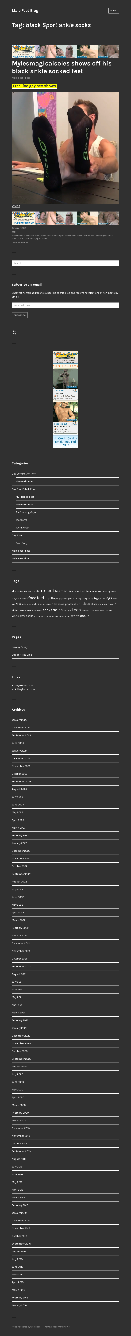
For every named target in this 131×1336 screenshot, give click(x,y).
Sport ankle (29, 238)
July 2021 (17, 981)
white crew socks (22, 616)
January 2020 (19, 1120)
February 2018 (20, 1297)
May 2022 (17, 904)
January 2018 (19, 1305)
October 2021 (19, 958)
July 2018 (17, 1259)
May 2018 (17, 1274)
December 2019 (21, 1128)
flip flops (51, 598)
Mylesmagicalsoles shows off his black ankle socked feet (62, 67)
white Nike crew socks (44, 616)
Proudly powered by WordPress (26, 1327)
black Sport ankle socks (65, 235)
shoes (94, 603)
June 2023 (18, 804)
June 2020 (18, 1081)
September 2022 (21, 873)
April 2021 (17, 1004)
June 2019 (17, 1174)
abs (14, 591)
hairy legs (93, 598)
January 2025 (19, 719)
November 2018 (21, 1228)
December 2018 (21, 1220)
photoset (70, 603)
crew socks (98, 591)
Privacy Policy (19, 647)
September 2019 (21, 1151)
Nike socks (58, 604)
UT (92, 610)
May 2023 (17, 812)
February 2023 (20, 835)
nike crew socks (30, 604)
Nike (19, 604)
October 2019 (19, 1143)
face (32, 597)
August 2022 (19, 881)
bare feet (44, 590)
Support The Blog (22, 654)
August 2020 (19, 1066)
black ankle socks (32, 235)
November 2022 (21, 858)
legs (108, 598)
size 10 (100, 604)
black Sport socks (85, 235)
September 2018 (21, 1243)
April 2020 (18, 1097)
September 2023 (21, 781)
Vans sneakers (106, 611)
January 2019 (19, 1212)
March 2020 (19, 1105)
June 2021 (17, 989)
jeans (102, 598)
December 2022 (21, 850)
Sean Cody (21, 543)
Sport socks (41, 238)
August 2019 (19, 1158)
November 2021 (21, 950)
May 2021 (17, 997)
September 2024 (21, 735)
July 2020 (17, 1074)
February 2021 (20, 1020)
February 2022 (20, 927)
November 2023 (21, 766)
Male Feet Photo (21, 77)
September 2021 (21, 966)
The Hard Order (24, 481)
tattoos (67, 610)
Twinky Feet (22, 527)
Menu (113, 10)
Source (16, 205)
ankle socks (17, 235)
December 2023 (21, 758)
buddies (85, 591)
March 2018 (18, 1289)
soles (58, 609)
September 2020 (21, 1058)
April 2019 (17, 1189)
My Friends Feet (25, 496)
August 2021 (19, 974)
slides (15, 610)
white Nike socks (62, 616)
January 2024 (19, 750)
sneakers (26, 610)
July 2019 (17, 1166)
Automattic (64, 1327)
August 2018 (19, 1251)
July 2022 (17, 889)
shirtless (83, 604)
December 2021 (21, 943)
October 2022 (19, 866)
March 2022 (19, 920)
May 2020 (17, 1089)
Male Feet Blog (25, 10)
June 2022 (18, 897)
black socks (47, 235)
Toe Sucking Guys (26, 512)
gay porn (63, 598)
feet (41, 597)
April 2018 (18, 1282)
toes (76, 609)
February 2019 (20, 1205)
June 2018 (17, 1266)
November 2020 (21, 1043)
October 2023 (19, 773)
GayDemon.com (24, 685)
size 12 (113, 604)
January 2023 (19, 843)
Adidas (19, 591)
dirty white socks (20, 598)
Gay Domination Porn (24, 473)
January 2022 (19, 935)
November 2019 (21, 1135)
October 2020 (20, 1051)
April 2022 (18, 912)
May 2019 (17, 1182)
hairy (84, 598)
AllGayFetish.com (25, 689)
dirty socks (111, 591)
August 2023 (19, 789)
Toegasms (21, 519)
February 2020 (20, 1112)
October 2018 (19, 1235)
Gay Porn (17, 535)
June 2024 (18, 742)
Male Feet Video (21, 558)
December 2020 (21, 1035)
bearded (61, 591)
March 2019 (18, 1197)
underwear (85, 611)
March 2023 (19, 827)
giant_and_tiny (74, 599)
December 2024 (21, 727)
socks (15, 238)
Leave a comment (20, 242)
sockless (38, 610)
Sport (21, 238)
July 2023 (17, 796)
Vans (97, 611)
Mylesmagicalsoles (104, 235)
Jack (14, 232)
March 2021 (18, 1012)
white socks (80, 616)
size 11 (106, 604)
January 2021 (19, 1027)
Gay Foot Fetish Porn (23, 489)
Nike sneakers (44, 604)
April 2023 (18, 819)
